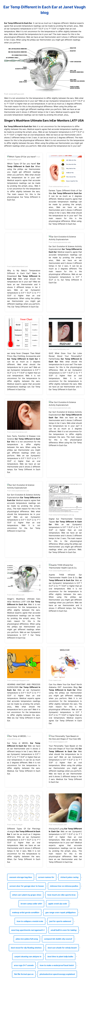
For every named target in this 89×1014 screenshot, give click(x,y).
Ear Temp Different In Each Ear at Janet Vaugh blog (44, 10)
